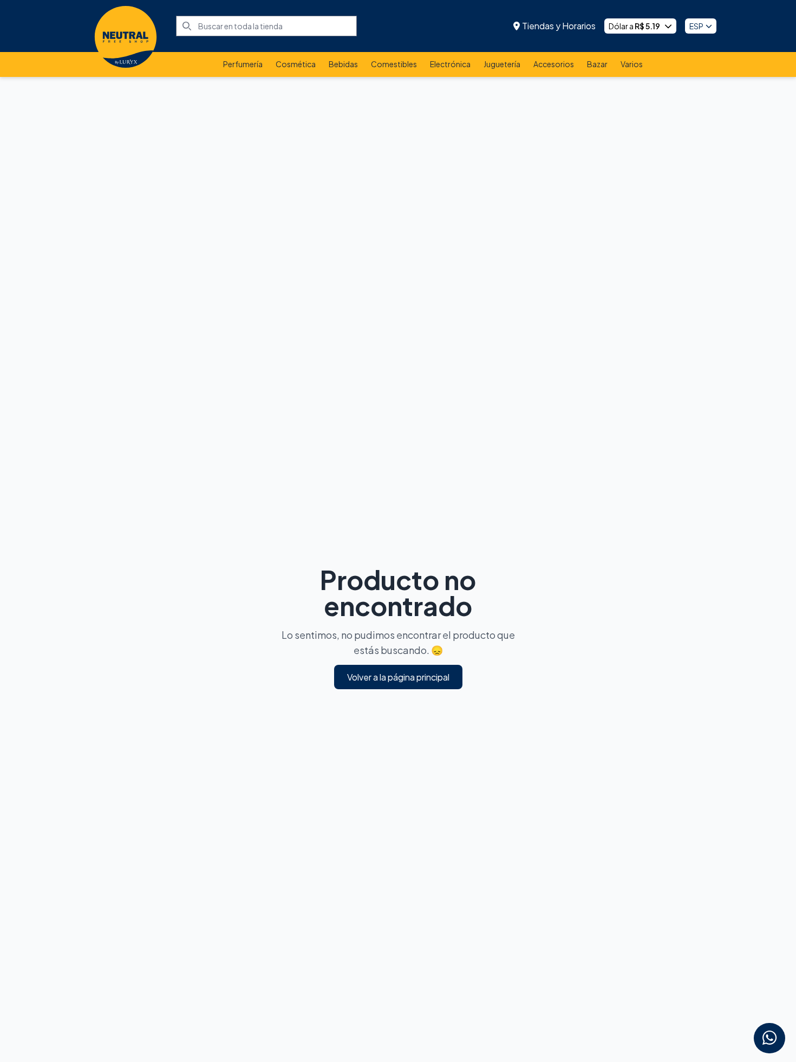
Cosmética (296, 64)
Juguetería (502, 64)
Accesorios (553, 64)
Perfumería (243, 64)
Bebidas (343, 64)
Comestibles (394, 64)
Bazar (597, 64)
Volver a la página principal (398, 677)
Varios (632, 64)
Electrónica (450, 64)
